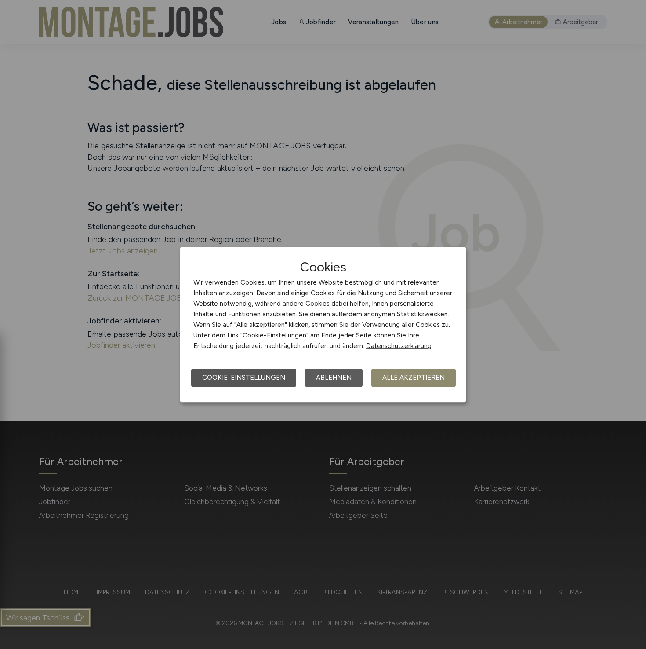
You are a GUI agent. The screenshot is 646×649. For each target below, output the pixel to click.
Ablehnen (334, 377)
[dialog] (323, 325)
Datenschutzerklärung (399, 346)
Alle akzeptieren (413, 377)
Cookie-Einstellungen (243, 377)
